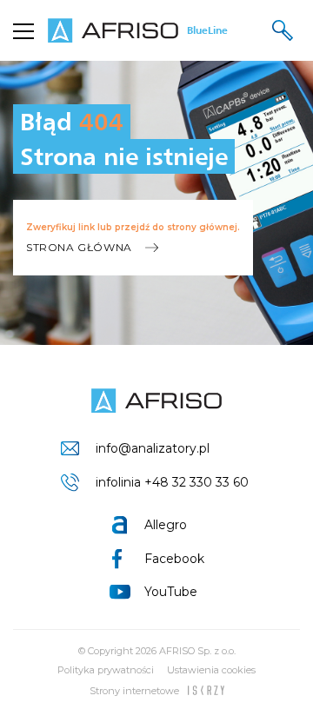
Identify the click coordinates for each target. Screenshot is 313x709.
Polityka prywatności (105, 670)
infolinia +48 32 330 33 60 (172, 482)
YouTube (170, 592)
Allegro (165, 525)
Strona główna (79, 247)
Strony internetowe (134, 691)
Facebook (174, 559)
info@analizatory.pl (153, 448)
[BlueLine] (156, 400)
